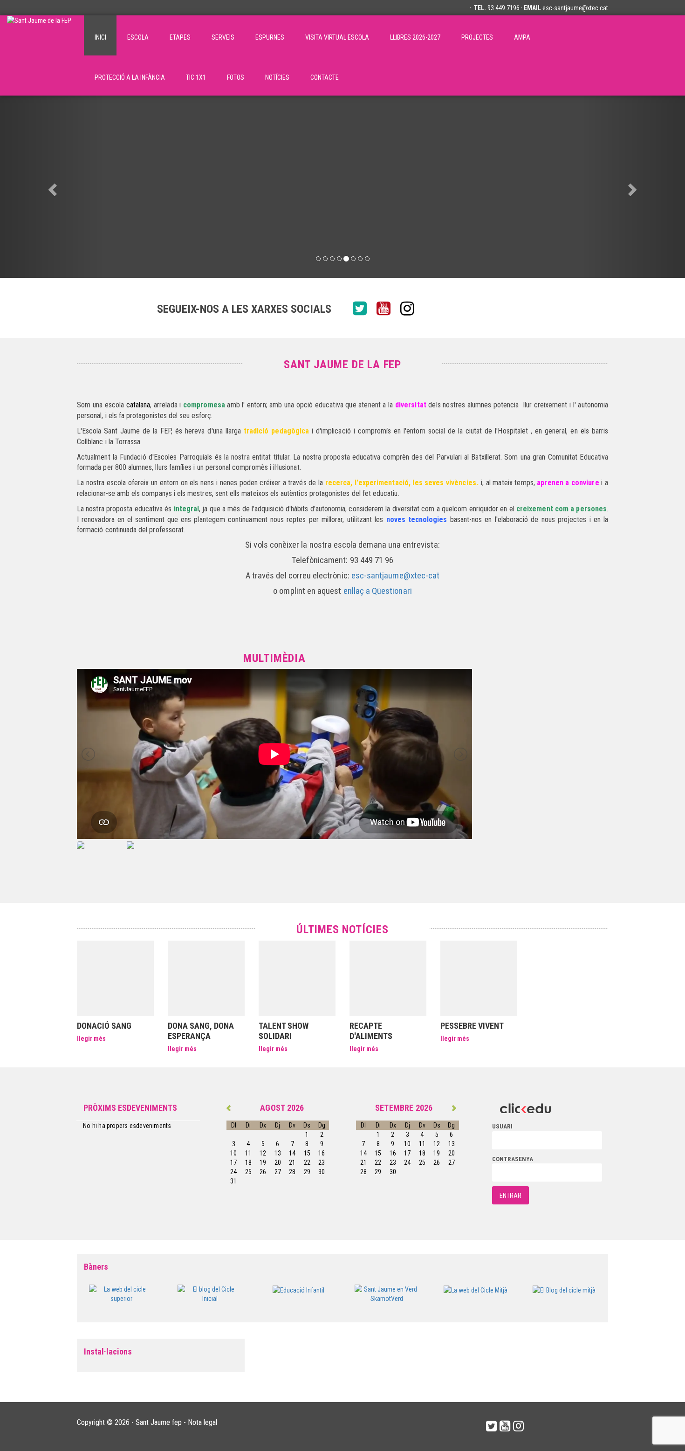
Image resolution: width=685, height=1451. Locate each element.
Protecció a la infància (130, 77)
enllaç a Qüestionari (377, 591)
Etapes (180, 37)
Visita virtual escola (337, 37)
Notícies (277, 77)
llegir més (91, 1038)
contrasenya (512, 1158)
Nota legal (202, 1422)
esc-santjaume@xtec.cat (575, 8)
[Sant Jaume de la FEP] (39, 35)
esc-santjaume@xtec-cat (395, 576)
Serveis (223, 37)
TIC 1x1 (196, 77)
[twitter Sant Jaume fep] (363, 309)
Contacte (324, 77)
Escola (138, 37)
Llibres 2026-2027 (415, 37)
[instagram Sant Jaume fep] (410, 309)
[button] (51, 187)
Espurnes (269, 37)
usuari (502, 1126)
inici (100, 37)
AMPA (522, 37)
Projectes (477, 37)
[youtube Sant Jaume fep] (387, 309)
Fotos (235, 77)
